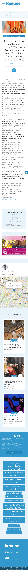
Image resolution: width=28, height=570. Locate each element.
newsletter (26, 172)
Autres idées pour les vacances (14, 519)
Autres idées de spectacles (14, 506)
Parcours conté (14, 529)
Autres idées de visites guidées (14, 512)
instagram (6, 558)
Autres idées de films (14, 493)
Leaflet (13, 307)
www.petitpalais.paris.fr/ (14, 219)
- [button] (2, 281)
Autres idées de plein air (14, 501)
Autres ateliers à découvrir (14, 474)
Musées (10, 12)
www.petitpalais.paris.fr (10, 199)
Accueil (5, 12)
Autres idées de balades (14, 487)
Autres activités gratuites (14, 465)
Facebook (8, 558)
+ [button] (2, 279)
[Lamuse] (13, 3)
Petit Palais (14, 64)
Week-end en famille (14, 533)
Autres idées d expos (14, 481)
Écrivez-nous (14, 452)
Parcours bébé (14, 525)
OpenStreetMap (19, 307)
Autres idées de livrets (14, 497)
